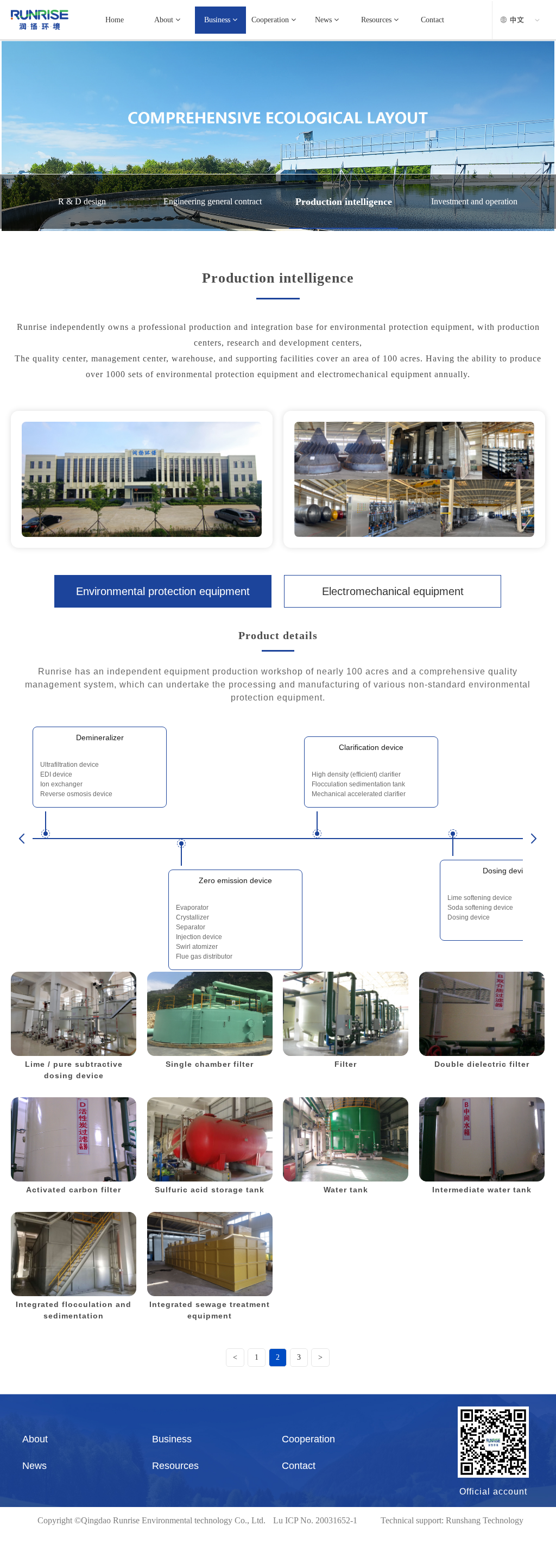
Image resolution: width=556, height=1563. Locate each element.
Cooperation (271, 20)
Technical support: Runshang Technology (452, 1520)
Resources (377, 20)
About (164, 20)
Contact (432, 20)
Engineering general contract (212, 201)
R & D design (82, 201)
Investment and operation (474, 201)
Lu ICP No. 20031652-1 (315, 1520)
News (324, 20)
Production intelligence (343, 201)
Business (218, 20)
